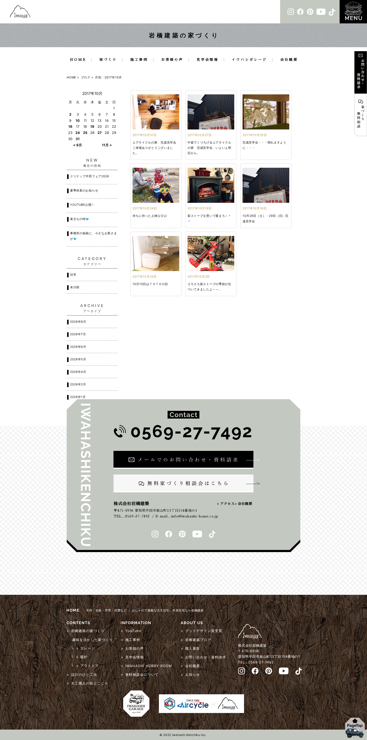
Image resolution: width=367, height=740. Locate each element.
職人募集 (192, 648)
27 (99, 133)
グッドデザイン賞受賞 (203, 631)
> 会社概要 (243, 504)
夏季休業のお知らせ (84, 190)
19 (92, 126)
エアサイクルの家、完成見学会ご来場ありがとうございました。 (154, 148)
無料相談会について (142, 674)
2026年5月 (78, 359)
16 (70, 126)
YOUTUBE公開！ (82, 204)
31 (78, 139)
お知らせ (192, 674)
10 (78, 120)
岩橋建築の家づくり (88, 631)
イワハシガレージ (249, 59)
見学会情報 (207, 59)
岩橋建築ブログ (198, 640)
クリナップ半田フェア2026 (89, 176)
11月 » (107, 145)
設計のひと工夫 (84, 674)
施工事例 (139, 59)
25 (85, 133)
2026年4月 (78, 372)
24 (77, 133)
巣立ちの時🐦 (79, 219)
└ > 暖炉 (79, 657)
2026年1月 (78, 397)
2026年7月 (78, 334)
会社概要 (289, 59)
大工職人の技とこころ (89, 683)
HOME (78, 59)
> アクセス (226, 504)
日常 (73, 274)
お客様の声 (172, 59)
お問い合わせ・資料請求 (205, 657)
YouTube (133, 631)
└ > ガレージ (83, 648)
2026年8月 (78, 321)
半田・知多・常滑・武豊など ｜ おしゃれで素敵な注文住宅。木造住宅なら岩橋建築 (144, 610)
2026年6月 (78, 346)
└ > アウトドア (85, 665)
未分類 (74, 287)
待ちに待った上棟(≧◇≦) (150, 215)
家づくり (108, 59)
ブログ (85, 77)
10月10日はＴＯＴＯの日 (150, 284)
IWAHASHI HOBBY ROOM (148, 666)
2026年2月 (78, 384)
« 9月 (77, 145)
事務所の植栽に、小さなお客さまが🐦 (93, 235)
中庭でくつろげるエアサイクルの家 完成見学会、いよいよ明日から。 (209, 148)
